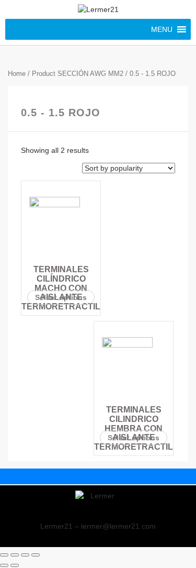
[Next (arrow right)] (14, 565)
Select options (61, 297)
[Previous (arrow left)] (4, 565)
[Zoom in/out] (35, 554)
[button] (161, 29)
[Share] (14, 554)
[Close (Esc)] (4, 554)
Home (17, 73)
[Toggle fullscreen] (25, 554)
